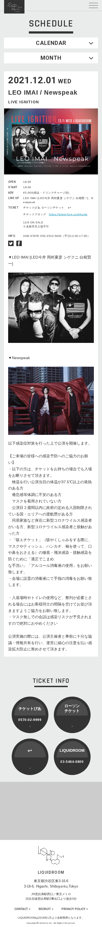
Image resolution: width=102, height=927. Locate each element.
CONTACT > (22, 909)
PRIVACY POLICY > (74, 909)
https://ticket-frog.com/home (68, 214)
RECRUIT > (46, 909)
